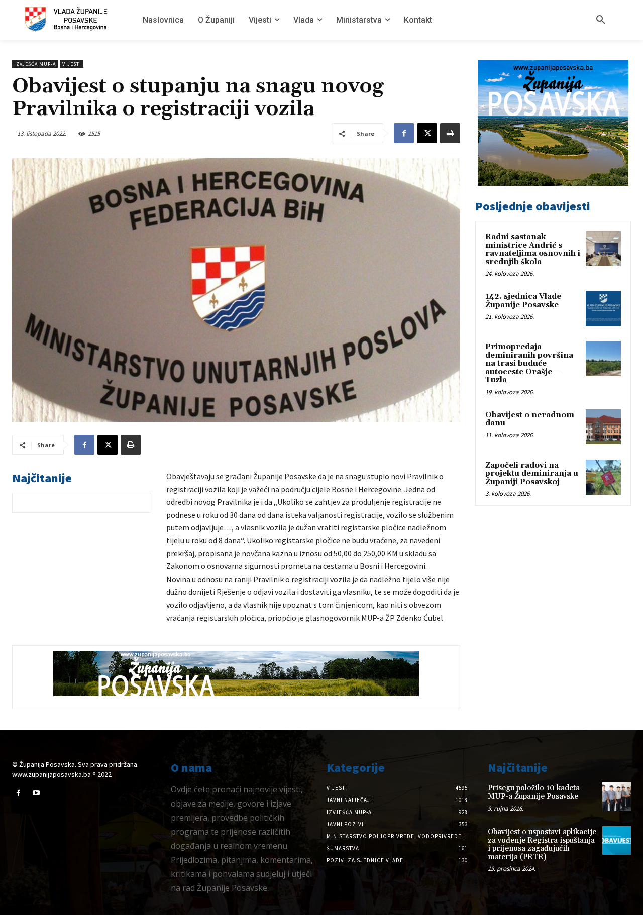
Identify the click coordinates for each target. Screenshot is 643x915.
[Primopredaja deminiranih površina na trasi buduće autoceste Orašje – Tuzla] (603, 358)
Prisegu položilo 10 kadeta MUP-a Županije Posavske (534, 792)
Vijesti (71, 64)
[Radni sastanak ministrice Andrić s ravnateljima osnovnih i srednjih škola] (603, 248)
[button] (601, 20)
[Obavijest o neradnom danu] (603, 426)
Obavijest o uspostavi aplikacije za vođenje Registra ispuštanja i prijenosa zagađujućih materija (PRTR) (542, 844)
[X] (427, 133)
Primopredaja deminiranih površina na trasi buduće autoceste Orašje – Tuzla (529, 363)
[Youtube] (36, 793)
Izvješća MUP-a (35, 64)
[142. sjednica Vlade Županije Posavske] (603, 308)
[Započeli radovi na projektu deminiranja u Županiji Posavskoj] (603, 477)
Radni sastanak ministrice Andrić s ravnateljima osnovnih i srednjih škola (532, 249)
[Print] (450, 133)
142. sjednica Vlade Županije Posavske (523, 301)
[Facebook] (404, 133)
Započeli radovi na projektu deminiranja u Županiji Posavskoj (531, 474)
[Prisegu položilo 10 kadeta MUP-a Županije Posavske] (616, 796)
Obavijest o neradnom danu (529, 419)
